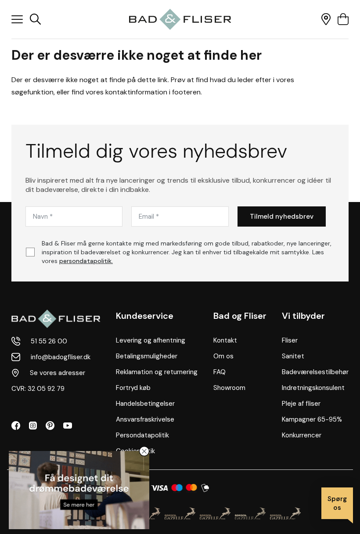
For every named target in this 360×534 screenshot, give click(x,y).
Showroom (229, 387)
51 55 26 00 (49, 341)
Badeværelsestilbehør (315, 372)
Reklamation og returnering (157, 372)
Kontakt (225, 340)
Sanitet (293, 356)
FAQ (219, 372)
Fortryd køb (133, 387)
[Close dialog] (144, 451)
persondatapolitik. (86, 261)
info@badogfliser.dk (60, 357)
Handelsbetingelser (145, 403)
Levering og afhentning (150, 340)
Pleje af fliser (301, 403)
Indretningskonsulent (313, 387)
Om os (223, 356)
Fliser (290, 340)
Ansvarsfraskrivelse (145, 419)
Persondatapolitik (142, 435)
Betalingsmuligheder (146, 356)
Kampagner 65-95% (312, 419)
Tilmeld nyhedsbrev (281, 216)
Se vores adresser (57, 372)
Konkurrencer (301, 435)
